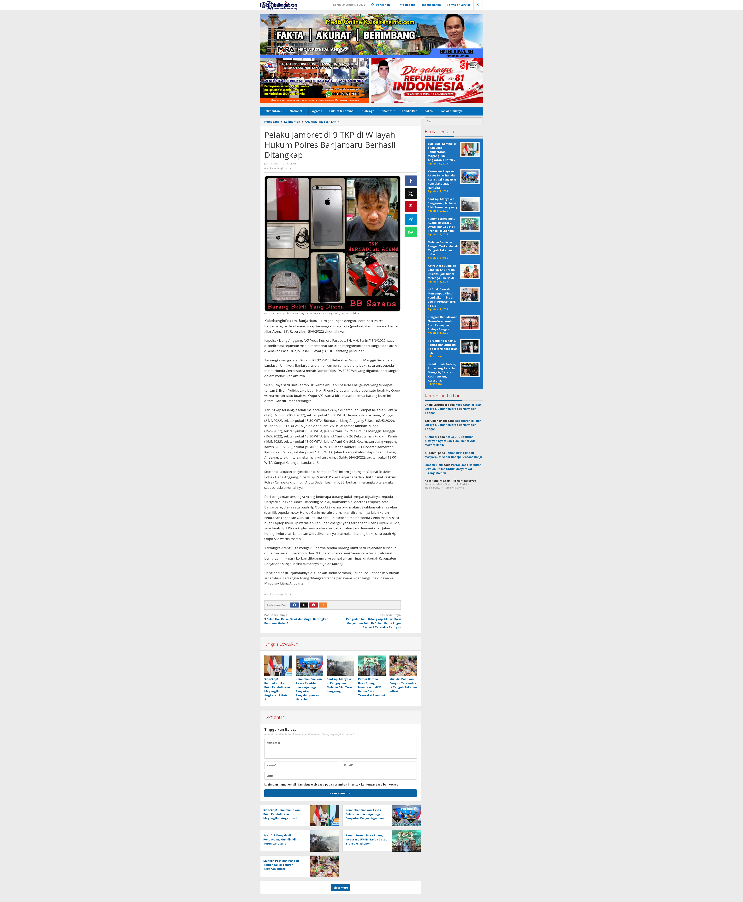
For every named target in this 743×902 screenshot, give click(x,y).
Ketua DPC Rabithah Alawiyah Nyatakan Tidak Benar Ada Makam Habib (450, 441)
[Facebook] (294, 605)
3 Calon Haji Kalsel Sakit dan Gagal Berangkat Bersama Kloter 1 (296, 619)
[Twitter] (304, 605)
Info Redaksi (462, 484)
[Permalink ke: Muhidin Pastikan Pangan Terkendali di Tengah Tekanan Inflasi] (403, 666)
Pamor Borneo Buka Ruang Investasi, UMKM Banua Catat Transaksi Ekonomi (371, 687)
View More (340, 887)
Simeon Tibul (434, 465)
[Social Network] (478, 5)
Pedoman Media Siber (438, 484)
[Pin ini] (411, 206)
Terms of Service (454, 487)
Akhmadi (431, 437)
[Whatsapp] (411, 232)
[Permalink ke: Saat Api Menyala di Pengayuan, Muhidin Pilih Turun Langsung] (340, 666)
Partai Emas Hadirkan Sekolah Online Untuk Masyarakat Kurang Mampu (453, 469)
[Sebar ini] (411, 180)
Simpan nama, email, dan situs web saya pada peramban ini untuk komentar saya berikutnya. (333, 784)
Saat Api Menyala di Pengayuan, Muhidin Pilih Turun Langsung (280, 839)
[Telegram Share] (411, 219)
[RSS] (323, 605)
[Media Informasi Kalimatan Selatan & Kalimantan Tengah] (278, 5)
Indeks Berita (432, 487)
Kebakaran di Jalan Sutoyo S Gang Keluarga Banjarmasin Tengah (453, 409)
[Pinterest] (313, 605)
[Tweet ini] (411, 193)
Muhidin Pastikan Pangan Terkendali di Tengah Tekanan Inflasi (281, 865)
